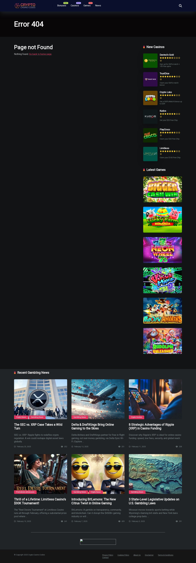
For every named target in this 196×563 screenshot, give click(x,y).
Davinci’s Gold (167, 54)
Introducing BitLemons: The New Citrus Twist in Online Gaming (93, 501)
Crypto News (21, 417)
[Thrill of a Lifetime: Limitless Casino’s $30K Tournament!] (40, 474)
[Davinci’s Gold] (150, 67)
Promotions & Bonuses (25, 492)
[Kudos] (150, 123)
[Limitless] (150, 160)
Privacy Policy (107, 555)
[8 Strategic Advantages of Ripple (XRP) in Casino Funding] (155, 399)
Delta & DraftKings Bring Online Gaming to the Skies (92, 426)
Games (87, 5)
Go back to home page (40, 54)
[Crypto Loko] (150, 104)
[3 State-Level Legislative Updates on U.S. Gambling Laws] (155, 474)
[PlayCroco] (150, 141)
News (98, 5)
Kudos (163, 110)
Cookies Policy (123, 555)
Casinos (75, 5)
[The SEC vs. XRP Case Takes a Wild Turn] (40, 399)
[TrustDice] (150, 85)
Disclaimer (149, 555)
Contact (105, 558)
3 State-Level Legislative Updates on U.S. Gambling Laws (154, 501)
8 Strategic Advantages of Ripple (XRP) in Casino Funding (151, 426)
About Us (137, 555)
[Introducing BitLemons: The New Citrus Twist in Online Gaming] (98, 474)
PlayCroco (165, 129)
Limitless (164, 148)
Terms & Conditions (165, 555)
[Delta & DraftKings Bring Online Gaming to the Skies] (98, 399)
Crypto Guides (136, 417)
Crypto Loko (166, 92)
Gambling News (37, 417)
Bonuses (61, 5)
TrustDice (164, 73)
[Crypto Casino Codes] (25, 5)
